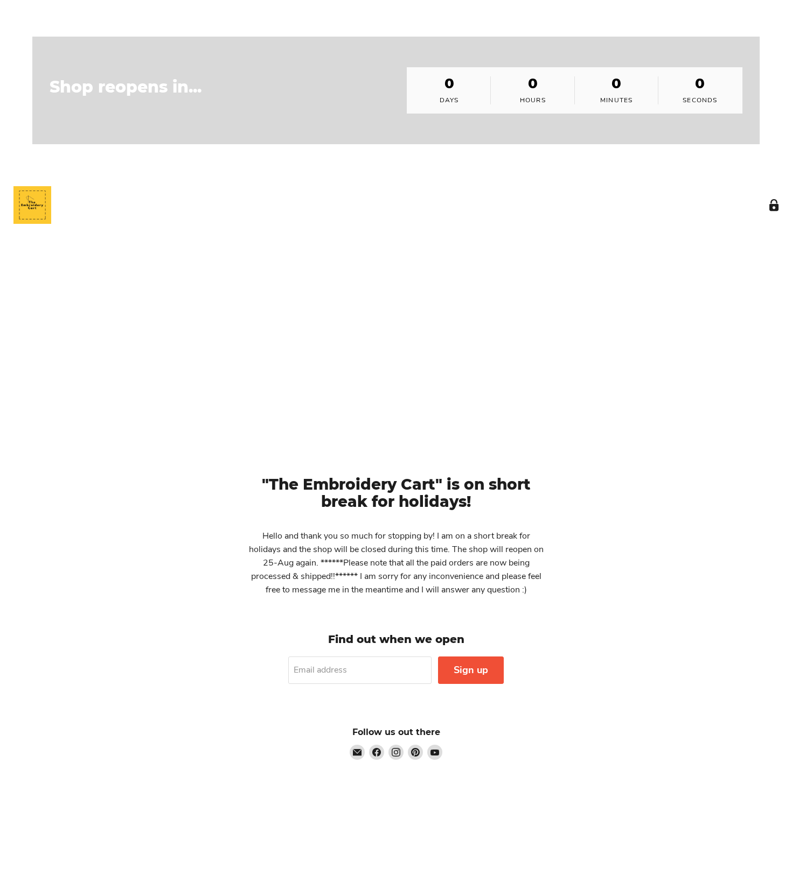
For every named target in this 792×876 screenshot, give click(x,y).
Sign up (471, 669)
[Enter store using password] (774, 205)
